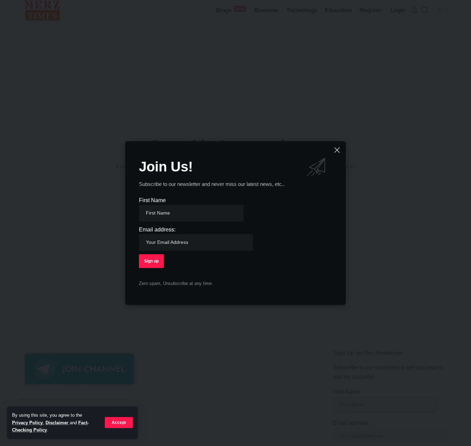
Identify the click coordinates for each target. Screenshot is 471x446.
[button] (119, 422)
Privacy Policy (27, 422)
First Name (152, 200)
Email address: (157, 229)
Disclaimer (58, 422)
